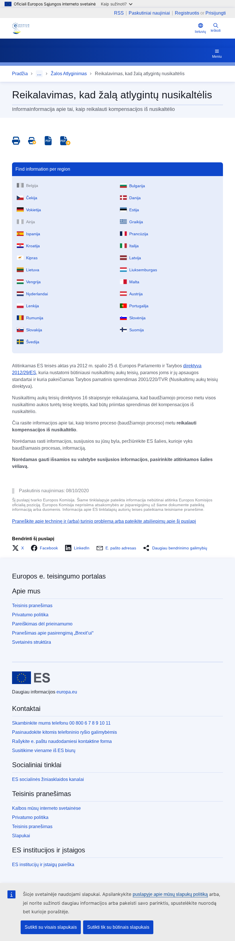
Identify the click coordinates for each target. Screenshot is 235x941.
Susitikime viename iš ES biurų (43, 750)
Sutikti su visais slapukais (51, 927)
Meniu (217, 57)
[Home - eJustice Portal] (20, 28)
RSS (119, 13)
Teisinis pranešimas (32, 605)
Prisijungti (215, 13)
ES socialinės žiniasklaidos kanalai (48, 779)
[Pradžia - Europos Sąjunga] (31, 677)
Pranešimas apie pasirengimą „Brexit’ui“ (52, 633)
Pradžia (20, 73)
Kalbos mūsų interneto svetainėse (46, 808)
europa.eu (66, 691)
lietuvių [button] (200, 32)
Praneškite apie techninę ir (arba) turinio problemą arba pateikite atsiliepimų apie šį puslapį (104, 521)
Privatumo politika (30, 614)
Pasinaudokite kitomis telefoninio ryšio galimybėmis (64, 732)
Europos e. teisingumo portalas (59, 576)
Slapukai (21, 835)
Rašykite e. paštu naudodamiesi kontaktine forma (62, 741)
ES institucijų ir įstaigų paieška (43, 864)
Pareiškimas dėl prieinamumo (42, 623)
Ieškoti (216, 31)
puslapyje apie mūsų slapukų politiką (170, 894)
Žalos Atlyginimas (69, 73)
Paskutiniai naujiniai (149, 13)
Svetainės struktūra (31, 642)
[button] (19, 548)
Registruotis (187, 13)
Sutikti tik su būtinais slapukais (118, 927)
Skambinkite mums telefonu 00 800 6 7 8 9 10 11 (61, 723)
